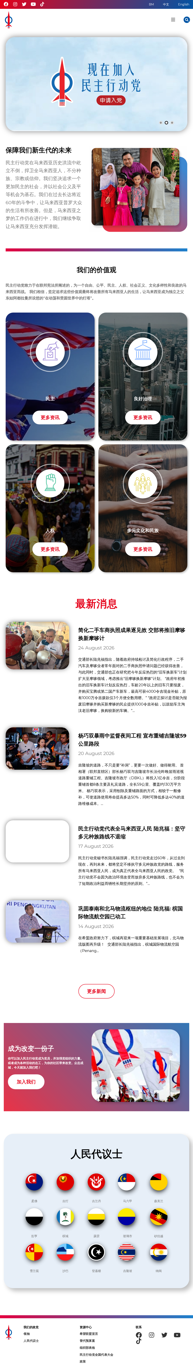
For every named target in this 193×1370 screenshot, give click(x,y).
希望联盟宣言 (89, 1334)
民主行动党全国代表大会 (96, 1354)
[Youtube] (33, 4)
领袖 (27, 1334)
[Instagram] (15, 4)
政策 (83, 1361)
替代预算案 (87, 1341)
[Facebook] (6, 4)
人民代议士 (31, 1341)
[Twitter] (24, 4)
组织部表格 (87, 1347)
